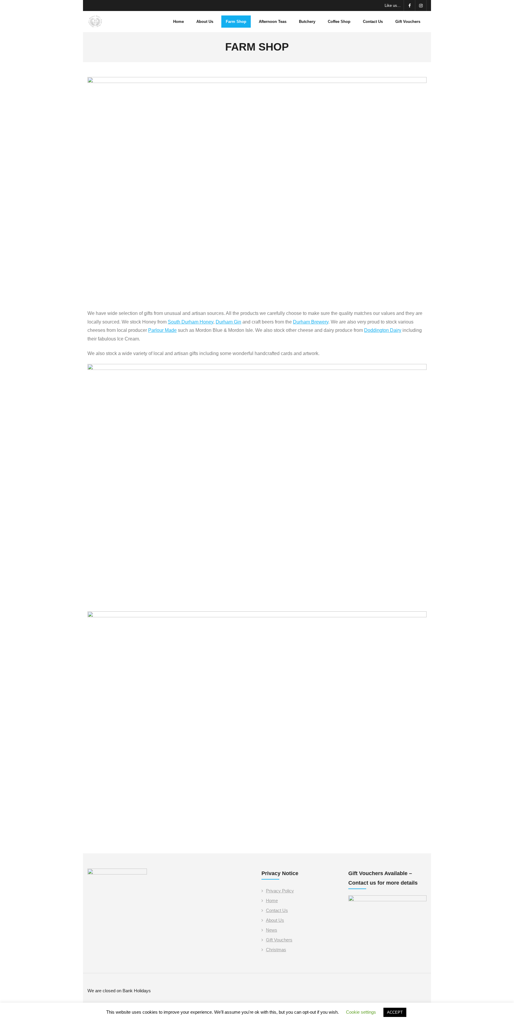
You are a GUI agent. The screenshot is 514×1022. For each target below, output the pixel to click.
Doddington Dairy (382, 330)
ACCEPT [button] (395, 1012)
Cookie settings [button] (361, 1012)
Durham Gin (228, 321)
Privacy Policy (280, 890)
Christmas (276, 949)
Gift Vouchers (279, 939)
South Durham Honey (190, 321)
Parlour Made (162, 330)
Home (272, 900)
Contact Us (277, 910)
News (271, 929)
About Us (275, 920)
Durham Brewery (310, 321)
